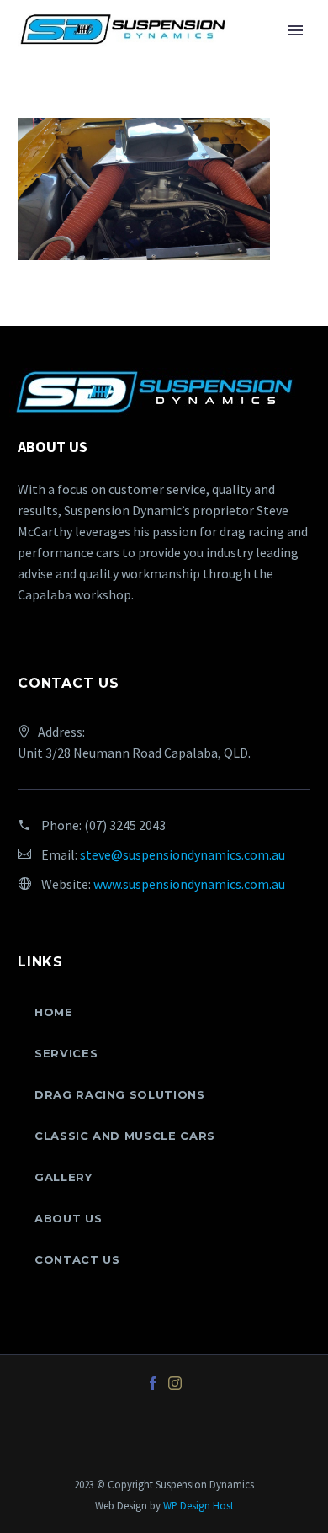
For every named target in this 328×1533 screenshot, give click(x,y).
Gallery (63, 1177)
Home (53, 1012)
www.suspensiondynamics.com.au (189, 884)
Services (66, 1053)
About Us (68, 1218)
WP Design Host (198, 1505)
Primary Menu (295, 30)
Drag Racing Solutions (119, 1094)
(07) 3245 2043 (125, 825)
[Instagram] (175, 1383)
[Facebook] (153, 1383)
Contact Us (77, 1259)
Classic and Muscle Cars (124, 1135)
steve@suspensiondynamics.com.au (182, 854)
